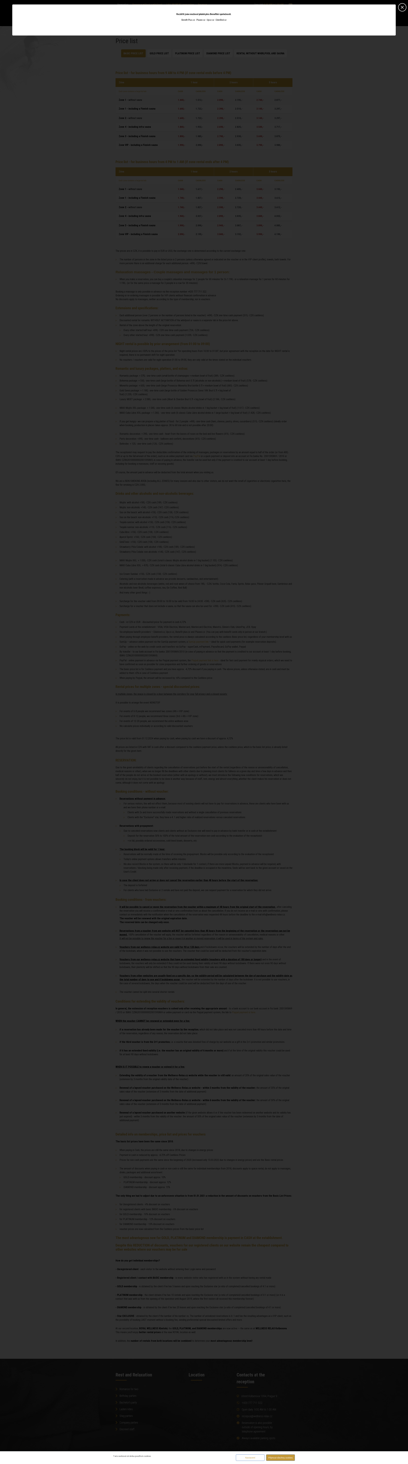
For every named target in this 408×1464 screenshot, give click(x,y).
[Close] (402, 6)
